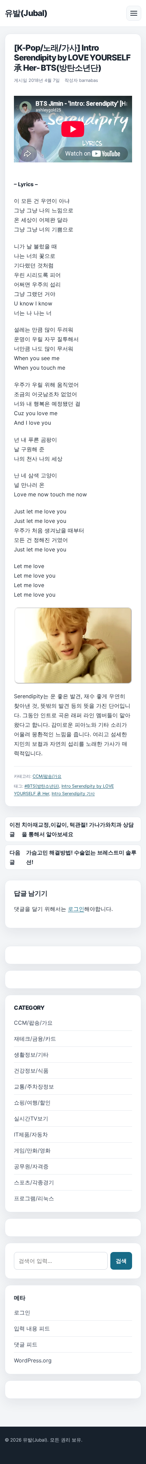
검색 (121, 1260)
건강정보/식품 (31, 1070)
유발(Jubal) (26, 13)
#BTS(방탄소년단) (41, 786)
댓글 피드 (25, 1344)
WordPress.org (33, 1360)
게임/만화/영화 (32, 1150)
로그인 (76, 908)
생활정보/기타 (31, 1054)
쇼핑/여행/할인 (32, 1102)
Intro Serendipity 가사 (73, 793)
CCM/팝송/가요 (47, 776)
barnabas (88, 80)
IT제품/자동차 (31, 1134)
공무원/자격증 (31, 1166)
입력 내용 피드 (32, 1328)
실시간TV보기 (31, 1118)
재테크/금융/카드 (35, 1038)
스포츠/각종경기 (34, 1182)
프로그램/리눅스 (34, 1198)
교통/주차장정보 (34, 1086)
